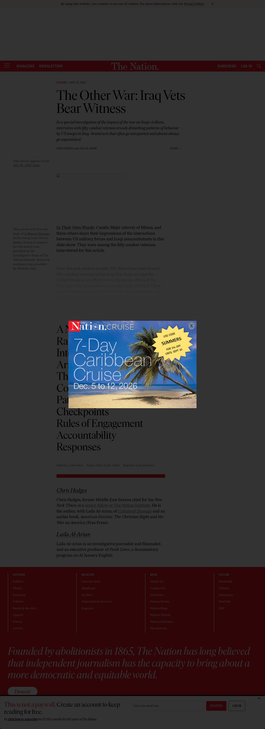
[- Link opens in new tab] (132, 364)
